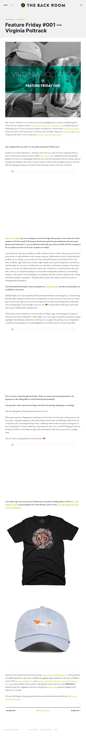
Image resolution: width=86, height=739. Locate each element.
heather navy (28, 681)
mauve (20, 681)
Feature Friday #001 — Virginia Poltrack (33, 28)
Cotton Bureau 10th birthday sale (55, 675)
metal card (52, 687)
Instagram (67, 131)
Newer (11, 710)
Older (75, 710)
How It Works (33, 729)
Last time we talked (12, 238)
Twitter (77, 131)
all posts (43, 710)
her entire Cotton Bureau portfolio (48, 134)
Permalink (21, 19)
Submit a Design (46, 729)
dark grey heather (44, 681)
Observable (44, 156)
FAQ (55, 729)
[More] (11, 5)
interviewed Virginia (71, 128)
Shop (6, 5)
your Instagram (52, 286)
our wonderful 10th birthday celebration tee (46, 125)
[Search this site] (81, 5)
